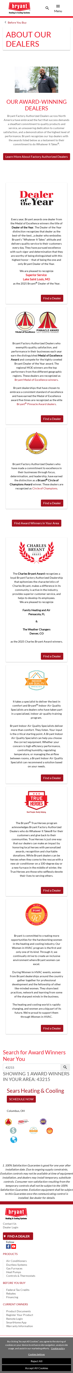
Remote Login (14, 1318)
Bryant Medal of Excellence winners (36, 379)
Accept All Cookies (36, 1368)
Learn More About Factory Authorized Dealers (36, 156)
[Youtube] (13, 1246)
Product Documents (18, 1311)
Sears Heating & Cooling (35, 1090)
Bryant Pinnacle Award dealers (36, 404)
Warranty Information (19, 1326)
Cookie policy (58, 1348)
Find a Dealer (52, 298)
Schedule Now (21, 1099)
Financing (12, 1297)
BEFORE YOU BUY (14, 1282)
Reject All (36, 1361)
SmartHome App (16, 1322)
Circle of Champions (44, 488)
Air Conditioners (16, 1260)
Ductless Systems (16, 1264)
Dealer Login (10, 1227)
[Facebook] (8, 1246)
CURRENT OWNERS (15, 1304)
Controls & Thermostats (20, 1275)
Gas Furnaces (14, 1268)
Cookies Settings (36, 1354)
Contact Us (9, 1223)
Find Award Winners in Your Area (36, 523)
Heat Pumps (13, 1272)
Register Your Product (19, 1314)
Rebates (11, 1293)
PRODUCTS (10, 1254)
